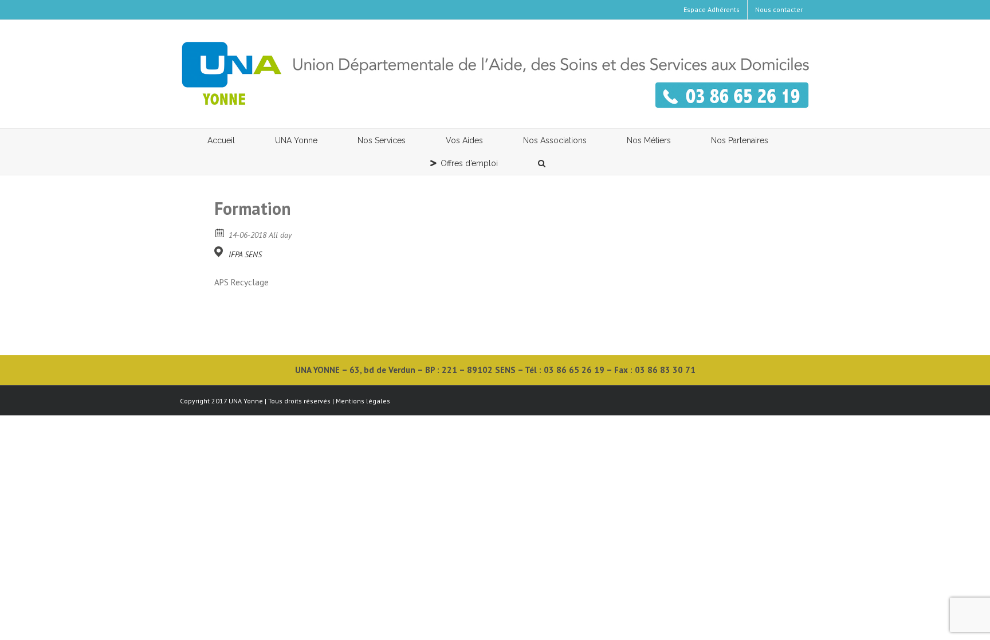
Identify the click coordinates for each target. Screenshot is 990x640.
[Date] (220, 232)
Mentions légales (363, 400)
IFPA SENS (245, 254)
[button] (542, 163)
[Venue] (220, 251)
